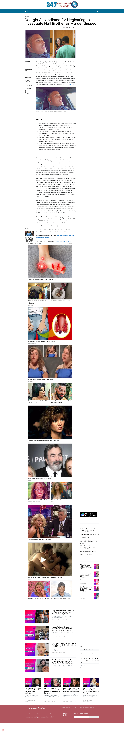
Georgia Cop (28, 81)
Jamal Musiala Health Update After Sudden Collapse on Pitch (85, 581)
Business (65, 11)
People (45, 685)
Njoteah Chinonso (55, 652)
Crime (60, 11)
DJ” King (26, 80)
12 (86, 656)
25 (84, 660)
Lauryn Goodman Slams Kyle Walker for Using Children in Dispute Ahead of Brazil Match (29, 239)
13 (89, 656)
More (76, 11)
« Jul (81, 667)
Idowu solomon (66, 701)
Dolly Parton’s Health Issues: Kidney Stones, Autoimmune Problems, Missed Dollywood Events (85, 574)
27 (89, 660)
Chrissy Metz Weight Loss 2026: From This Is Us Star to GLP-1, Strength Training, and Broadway (86, 588)
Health (55, 11)
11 (84, 656)
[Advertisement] (89, 622)
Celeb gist (85, 685)
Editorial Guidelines (84, 11)
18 (84, 658)
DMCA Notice (74, 707)
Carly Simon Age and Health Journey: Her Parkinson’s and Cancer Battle (85, 595)
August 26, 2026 (83, 569)
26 (87, 660)
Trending (26, 685)
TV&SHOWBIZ (66, 685)
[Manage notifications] (3, 730)
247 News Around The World (28, 70)
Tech (69, 11)
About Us (87, 707)
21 (92, 658)
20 (89, 658)
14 (92, 656)
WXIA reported (71, 84)
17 (81, 658)
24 (81, 660)
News (40, 11)
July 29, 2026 (82, 598)
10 (81, 656)
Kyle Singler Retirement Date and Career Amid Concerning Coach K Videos (88, 553)
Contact (92, 707)
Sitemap (84, 708)
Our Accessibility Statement (68, 708)
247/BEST (72, 11)
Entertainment (45, 11)
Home (36, 11)
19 (86, 658)
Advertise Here (78, 708)
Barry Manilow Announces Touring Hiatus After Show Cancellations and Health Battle (86, 566)
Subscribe (94, 716)
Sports (51, 11)
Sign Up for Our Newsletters (81, 714)
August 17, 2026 (83, 583)
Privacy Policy (81, 707)
